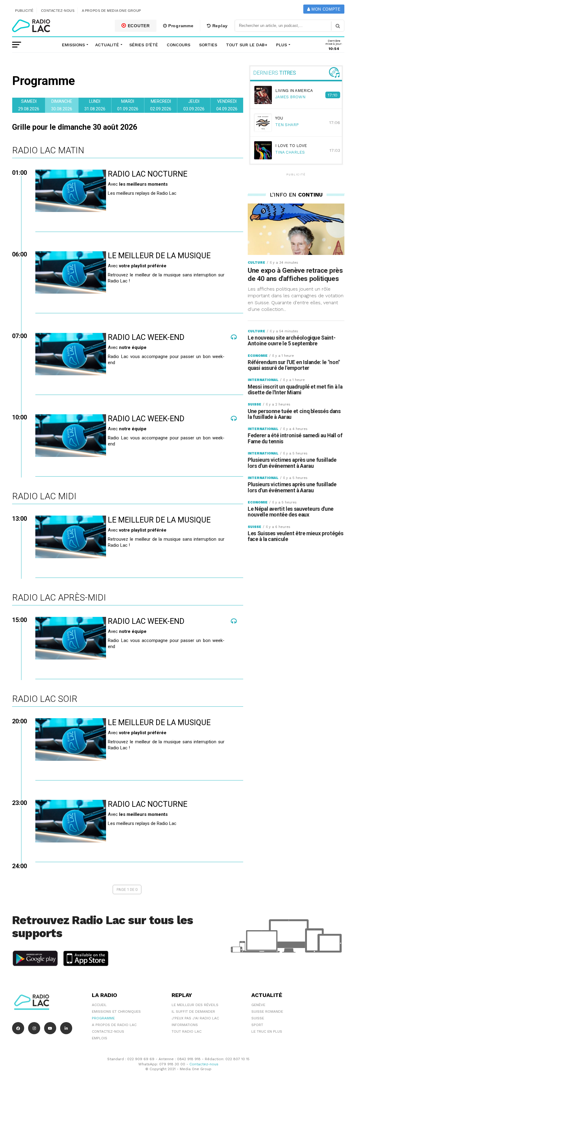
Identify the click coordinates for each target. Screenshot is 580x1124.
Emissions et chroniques (116, 1011)
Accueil (99, 1005)
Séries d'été (143, 44)
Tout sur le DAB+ (246, 44)
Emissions (73, 44)
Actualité (107, 44)
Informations (185, 1025)
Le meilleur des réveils (195, 1005)
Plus (281, 44)
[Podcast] (234, 340)
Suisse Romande (267, 1011)
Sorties (208, 44)
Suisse (257, 1018)
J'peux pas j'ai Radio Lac (195, 1018)
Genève (258, 1005)
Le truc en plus (266, 1031)
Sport (257, 1025)
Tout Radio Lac (186, 1031)
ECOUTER (138, 25)
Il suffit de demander (193, 1011)
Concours (178, 44)
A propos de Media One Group (111, 10)
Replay (219, 25)
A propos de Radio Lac (114, 1025)
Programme (180, 25)
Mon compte (325, 9)
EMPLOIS (99, 1038)
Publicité (24, 10)
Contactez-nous (58, 10)
